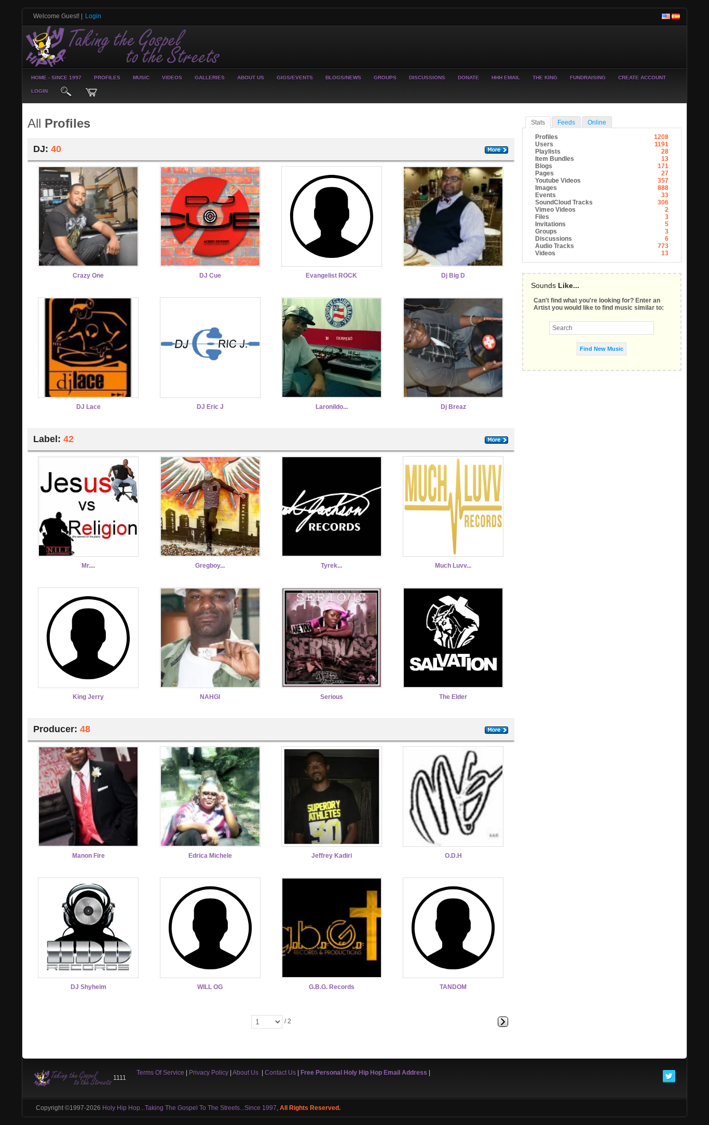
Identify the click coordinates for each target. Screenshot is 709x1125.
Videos (172, 77)
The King (545, 77)
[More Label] (496, 440)
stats (538, 122)
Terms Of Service (160, 1072)
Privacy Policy (208, 1072)
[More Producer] (496, 730)
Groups (385, 77)
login (39, 91)
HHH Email (506, 77)
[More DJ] (496, 150)
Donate (468, 77)
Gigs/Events (295, 77)
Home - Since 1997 (56, 77)
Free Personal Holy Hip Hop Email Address (364, 1072)
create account (642, 77)
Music (141, 77)
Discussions (427, 77)
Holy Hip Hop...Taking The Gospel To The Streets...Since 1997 (189, 1108)
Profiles (107, 77)
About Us (250, 77)
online (597, 122)
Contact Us (280, 1072)
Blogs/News (343, 77)
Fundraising (588, 77)
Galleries (210, 77)
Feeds (566, 122)
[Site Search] (66, 92)
